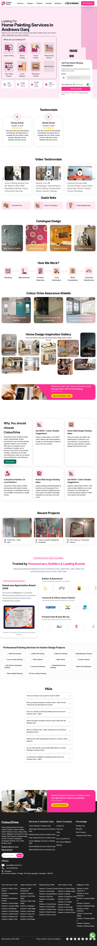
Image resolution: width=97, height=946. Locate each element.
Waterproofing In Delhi (46, 885)
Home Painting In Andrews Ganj (40, 826)
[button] (64, 77)
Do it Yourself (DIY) (63, 839)
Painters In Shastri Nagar (66, 888)
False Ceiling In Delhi (65, 885)
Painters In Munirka (83, 923)
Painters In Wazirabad (9, 909)
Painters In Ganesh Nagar (10, 906)
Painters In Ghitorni (83, 903)
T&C (57, 835)
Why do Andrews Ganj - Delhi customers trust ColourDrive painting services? (46, 731)
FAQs (58, 832)
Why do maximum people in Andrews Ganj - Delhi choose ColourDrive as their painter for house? (46, 704)
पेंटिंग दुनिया (79, 829)
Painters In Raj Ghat (46, 896)
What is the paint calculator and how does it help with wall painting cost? (46, 722)
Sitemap (59, 845)
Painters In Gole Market (47, 907)
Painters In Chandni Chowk (48, 888)
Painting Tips (80, 826)
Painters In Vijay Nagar (65, 910)
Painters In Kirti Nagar (27, 919)
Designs (30, 3)
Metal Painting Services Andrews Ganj (42, 850)
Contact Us (60, 826)
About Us (59, 829)
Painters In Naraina (26, 893)
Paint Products (81, 832)
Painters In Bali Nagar (27, 911)
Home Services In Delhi (10, 885)
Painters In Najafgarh (27, 906)
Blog (66, 3)
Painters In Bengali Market (48, 894)
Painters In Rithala (64, 894)
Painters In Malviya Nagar (85, 926)
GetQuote (57, 3)
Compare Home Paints (83, 835)
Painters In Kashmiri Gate (66, 912)
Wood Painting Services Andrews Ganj (42, 846)
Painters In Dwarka (26, 916)
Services (20, 3)
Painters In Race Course (47, 915)
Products (75, 3)
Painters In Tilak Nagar (28, 909)
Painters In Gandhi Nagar (10, 911)
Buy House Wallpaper (63, 842)
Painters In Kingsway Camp (67, 896)
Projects (39, 3)
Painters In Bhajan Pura (10, 916)
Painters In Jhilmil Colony (10, 914)
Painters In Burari (64, 904)
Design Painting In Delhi (28, 885)
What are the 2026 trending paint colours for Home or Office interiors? (47, 740)
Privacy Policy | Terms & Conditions (48, 939)
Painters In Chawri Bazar (47, 904)
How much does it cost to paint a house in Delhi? (43, 696)
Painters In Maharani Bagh (86, 906)
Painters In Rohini (64, 899)
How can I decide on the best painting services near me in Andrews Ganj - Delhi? (46, 713)
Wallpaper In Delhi (83, 885)
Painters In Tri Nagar (65, 902)
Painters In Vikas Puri (27, 914)
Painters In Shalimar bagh (66, 891)
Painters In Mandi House (47, 912)
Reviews (49, 3)
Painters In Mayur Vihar (9, 919)
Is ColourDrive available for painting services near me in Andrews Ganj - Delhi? (45, 758)
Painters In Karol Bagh (46, 891)
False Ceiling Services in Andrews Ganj (42, 838)
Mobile (63, 74)
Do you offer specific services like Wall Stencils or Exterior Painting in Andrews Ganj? (46, 749)
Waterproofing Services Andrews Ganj (42, 834)
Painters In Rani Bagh (65, 907)
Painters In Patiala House (47, 909)
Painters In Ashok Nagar (10, 903)
